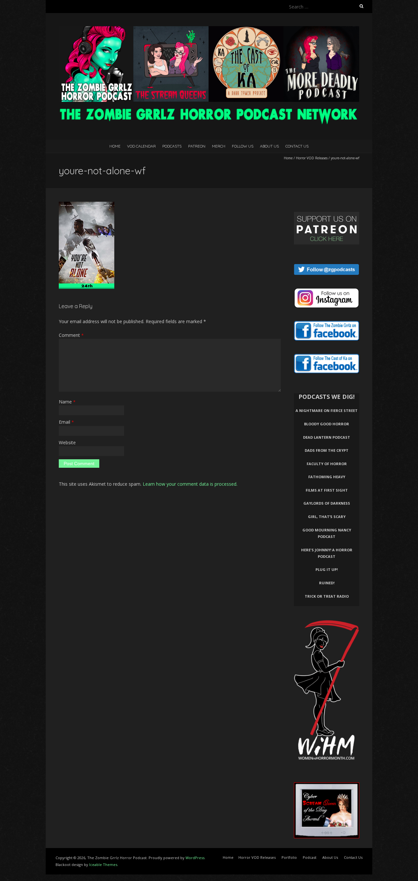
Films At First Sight (327, 490)
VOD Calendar (141, 146)
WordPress (194, 857)
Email (66, 422)
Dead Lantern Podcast (326, 437)
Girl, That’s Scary (327, 516)
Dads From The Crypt (326, 450)
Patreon (196, 146)
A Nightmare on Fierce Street (327, 410)
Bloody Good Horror (326, 423)
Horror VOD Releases (312, 158)
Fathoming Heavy (326, 476)
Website (67, 442)
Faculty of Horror (327, 463)
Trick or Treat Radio (327, 596)
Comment (71, 335)
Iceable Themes (103, 864)
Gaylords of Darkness (326, 503)
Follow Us (242, 146)
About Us (269, 146)
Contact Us (297, 146)
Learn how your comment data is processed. (190, 484)
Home (115, 146)
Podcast (309, 857)
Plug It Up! (326, 569)
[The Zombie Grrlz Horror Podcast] (209, 29)
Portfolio (289, 857)
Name (67, 402)
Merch (218, 146)
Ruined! (326, 582)
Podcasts (172, 146)
